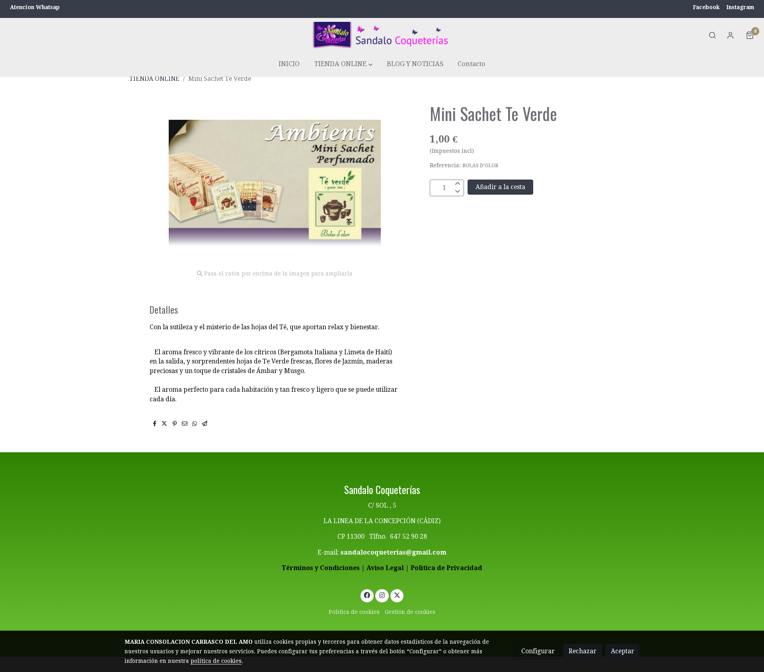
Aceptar (622, 651)
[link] (382, 35)
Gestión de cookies (410, 612)
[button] (343, 64)
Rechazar (582, 651)
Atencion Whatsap (35, 7)
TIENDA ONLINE (154, 78)
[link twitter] (396, 595)
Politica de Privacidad (446, 568)
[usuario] (730, 35)
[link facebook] (367, 595)
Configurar (538, 651)
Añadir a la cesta (500, 187)
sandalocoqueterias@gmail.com (393, 552)
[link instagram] (382, 595)
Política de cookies (354, 612)
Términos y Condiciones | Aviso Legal (343, 568)
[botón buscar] (712, 35)
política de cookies (216, 661)
